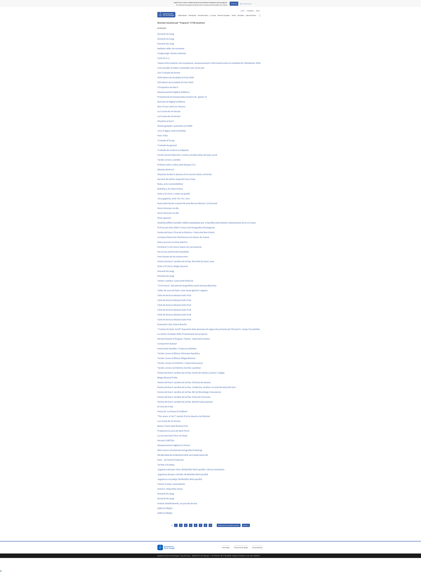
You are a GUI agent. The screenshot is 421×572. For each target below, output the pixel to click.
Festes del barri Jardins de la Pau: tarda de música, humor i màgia (190, 372)
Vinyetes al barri (165, 121)
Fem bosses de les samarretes (172, 256)
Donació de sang (165, 33)
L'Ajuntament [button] (182, 15)
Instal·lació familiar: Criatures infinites (176, 348)
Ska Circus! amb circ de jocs (171, 106)
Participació (192, 15)
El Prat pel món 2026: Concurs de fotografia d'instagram (186, 227)
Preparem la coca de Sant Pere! (173, 430)
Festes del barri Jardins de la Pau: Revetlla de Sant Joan (185, 261)
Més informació (246, 4)
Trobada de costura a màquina (173, 150)
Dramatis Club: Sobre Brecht (172, 324)
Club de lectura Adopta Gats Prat (174, 295)
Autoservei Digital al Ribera (171, 101)
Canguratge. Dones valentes (171, 53)
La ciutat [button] (213, 15)
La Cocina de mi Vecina (168, 111)
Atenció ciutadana (224, 15)
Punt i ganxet (164, 217)
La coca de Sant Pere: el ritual (172, 435)
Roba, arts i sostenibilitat (170, 183)
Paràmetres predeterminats (228, 525)
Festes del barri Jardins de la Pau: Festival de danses (184, 382)
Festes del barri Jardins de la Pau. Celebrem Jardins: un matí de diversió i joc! (196, 387)
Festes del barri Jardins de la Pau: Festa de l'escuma (183, 396)
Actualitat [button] (241, 15)
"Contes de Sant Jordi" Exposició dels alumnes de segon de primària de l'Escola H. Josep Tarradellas (208, 329)
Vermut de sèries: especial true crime (176, 179)
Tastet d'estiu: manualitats (171, 483)
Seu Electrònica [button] (203, 15)
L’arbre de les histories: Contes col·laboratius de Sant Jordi (187, 154)
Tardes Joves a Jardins (169, 159)
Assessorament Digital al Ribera (173, 92)
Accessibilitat (257, 547)
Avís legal (226, 547)
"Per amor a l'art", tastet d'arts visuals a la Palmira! (183, 416)
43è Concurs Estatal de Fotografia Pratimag (179, 450)
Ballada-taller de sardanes (170, 48)
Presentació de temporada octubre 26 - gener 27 (182, 96)
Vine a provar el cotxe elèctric (172, 242)
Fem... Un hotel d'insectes (170, 459)
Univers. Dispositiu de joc (170, 488)
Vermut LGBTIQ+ (166, 440)
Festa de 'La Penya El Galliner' (172, 411)
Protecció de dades (241, 547)
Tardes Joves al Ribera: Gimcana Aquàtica (178, 353)
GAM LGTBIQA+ (165, 508)
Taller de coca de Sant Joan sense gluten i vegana (182, 290)
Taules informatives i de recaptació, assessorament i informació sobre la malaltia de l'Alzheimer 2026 (208, 63)
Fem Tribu (162, 135)
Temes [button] (233, 15)
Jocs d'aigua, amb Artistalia (171, 130)
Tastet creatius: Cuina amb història (175, 280)
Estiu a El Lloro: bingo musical (172, 266)
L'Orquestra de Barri (167, 87)
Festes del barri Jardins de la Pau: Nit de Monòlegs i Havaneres (189, 391)
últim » (246, 525)
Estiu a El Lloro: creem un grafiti (173, 193)
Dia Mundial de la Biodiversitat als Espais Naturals (182, 454)
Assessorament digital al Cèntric (173, 445)
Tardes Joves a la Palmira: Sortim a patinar (179, 367)
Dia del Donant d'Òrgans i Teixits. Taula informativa (183, 338)
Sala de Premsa (251, 15)
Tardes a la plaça (165, 464)
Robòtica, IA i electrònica (170, 188)
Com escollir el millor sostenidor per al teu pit (180, 67)
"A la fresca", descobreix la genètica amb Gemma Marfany (187, 285)
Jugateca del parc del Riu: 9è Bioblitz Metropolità (182, 474)
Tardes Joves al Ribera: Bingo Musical (176, 358)
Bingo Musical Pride (167, 377)
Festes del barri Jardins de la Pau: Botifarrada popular (185, 401)
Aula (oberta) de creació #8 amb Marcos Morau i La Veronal (187, 203)
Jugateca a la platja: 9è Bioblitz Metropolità (179, 479)
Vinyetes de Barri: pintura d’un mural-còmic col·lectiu (184, 174)
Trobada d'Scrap (166, 140)
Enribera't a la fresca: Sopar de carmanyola (179, 246)
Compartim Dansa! (167, 343)
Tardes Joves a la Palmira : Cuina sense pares (180, 362)
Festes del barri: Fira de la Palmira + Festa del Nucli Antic (186, 232)
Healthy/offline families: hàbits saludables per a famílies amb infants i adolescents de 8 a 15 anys (206, 222)
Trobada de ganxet (167, 145)
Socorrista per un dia (168, 208)
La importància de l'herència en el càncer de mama (183, 237)
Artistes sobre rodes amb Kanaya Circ (176, 164)
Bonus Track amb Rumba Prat (172, 425)
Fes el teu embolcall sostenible (173, 251)
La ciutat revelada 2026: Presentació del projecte (182, 333)
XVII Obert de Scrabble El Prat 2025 (175, 82)
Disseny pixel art (165, 169)
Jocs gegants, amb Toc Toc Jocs (173, 198)
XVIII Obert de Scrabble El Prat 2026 (175, 77)
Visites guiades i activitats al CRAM (174, 125)
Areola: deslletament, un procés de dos (177, 503)
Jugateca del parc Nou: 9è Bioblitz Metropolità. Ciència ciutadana (190, 469)
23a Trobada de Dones (168, 72)
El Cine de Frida (165, 406)
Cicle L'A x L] (163, 58)
